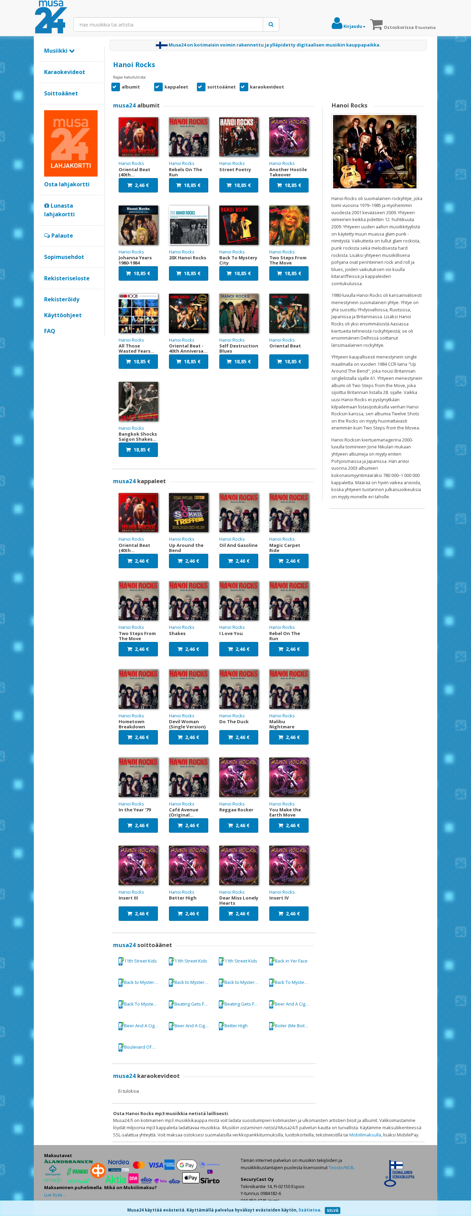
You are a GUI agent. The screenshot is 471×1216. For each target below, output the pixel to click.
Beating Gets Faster (194, 1004)
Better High (236, 1025)
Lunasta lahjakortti (59, 210)
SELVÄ (332, 1210)
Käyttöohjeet (63, 315)
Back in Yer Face (291, 961)
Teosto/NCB (341, 1167)
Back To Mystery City (294, 982)
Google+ (48, 343)
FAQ (49, 331)
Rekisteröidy (61, 299)
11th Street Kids (140, 961)
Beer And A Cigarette (294, 1004)
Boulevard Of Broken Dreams (143, 1047)
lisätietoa (309, 1210)
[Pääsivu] (51, 17)
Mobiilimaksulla (365, 1135)
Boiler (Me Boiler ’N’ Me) (294, 1025)
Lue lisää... (54, 1195)
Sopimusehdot (64, 257)
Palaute (61, 235)
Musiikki (56, 50)
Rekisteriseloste (67, 278)
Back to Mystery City (143, 982)
